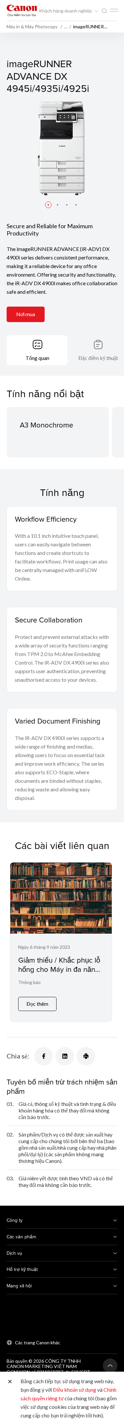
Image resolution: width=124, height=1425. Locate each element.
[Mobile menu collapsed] (114, 10)
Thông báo (29, 982)
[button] (48, 205)
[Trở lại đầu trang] (110, 1365)
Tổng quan (37, 358)
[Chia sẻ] (43, 1056)
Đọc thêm (37, 1003)
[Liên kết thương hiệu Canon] (22, 10)
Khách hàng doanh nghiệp (66, 11)
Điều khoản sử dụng (74, 1389)
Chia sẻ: (18, 1056)
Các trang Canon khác (37, 1342)
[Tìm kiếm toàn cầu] (104, 11)
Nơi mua (25, 314)
